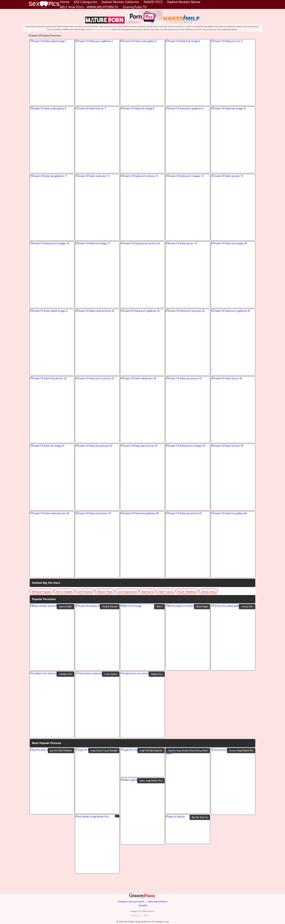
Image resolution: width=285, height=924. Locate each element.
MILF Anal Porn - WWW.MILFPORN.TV (89, 7)
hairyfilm (142, 905)
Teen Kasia (165, 592)
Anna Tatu (208, 592)
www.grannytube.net (101, 29)
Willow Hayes (41, 592)
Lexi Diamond (127, 592)
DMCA (147, 915)
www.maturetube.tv (157, 901)
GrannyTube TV (135, 7)
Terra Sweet (64, 592)
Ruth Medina (187, 592)
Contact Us (136, 915)
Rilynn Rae (104, 592)
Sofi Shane (84, 592)
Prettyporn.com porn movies (131, 901)
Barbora (147, 592)
